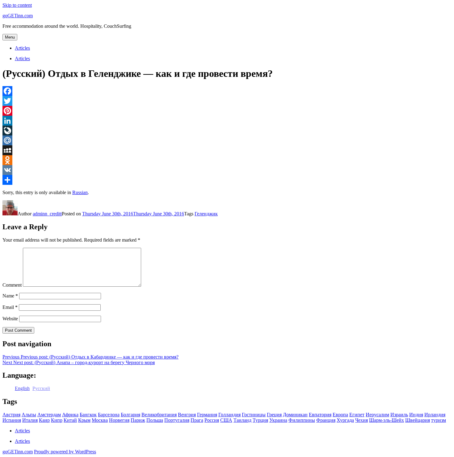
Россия (211, 420)
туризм (438, 420)
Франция (325, 420)
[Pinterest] (227, 111)
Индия (416, 414)
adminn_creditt (47, 213)
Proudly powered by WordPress (65, 451)
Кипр (56, 420)
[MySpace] (227, 150)
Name (10, 295)
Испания (11, 420)
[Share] (227, 180)
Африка (70, 414)
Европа (340, 414)
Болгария (130, 414)
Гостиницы (254, 414)
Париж (138, 420)
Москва (100, 420)
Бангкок (88, 414)
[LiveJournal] (227, 130)
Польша (154, 420)
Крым (84, 420)
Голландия (229, 414)
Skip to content (17, 5)
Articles (22, 48)
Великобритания (159, 414)
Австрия (11, 414)
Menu (10, 37)
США (226, 420)
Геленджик (206, 213)
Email (10, 307)
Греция (274, 414)
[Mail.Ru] (227, 140)
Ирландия (434, 414)
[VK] (227, 170)
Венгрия (187, 414)
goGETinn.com (17, 15)
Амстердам (49, 414)
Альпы (29, 414)
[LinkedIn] (227, 121)
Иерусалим (377, 414)
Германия (207, 414)
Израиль (399, 414)
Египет (356, 414)
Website (10, 318)
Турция (260, 420)
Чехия (361, 420)
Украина (278, 420)
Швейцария (417, 420)
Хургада (345, 420)
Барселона (109, 414)
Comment (12, 285)
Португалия (176, 420)
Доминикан (295, 414)
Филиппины (301, 420)
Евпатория (320, 414)
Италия (30, 420)
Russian (80, 192)
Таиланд (242, 420)
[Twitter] (227, 101)
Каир (44, 420)
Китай (70, 420)
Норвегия (119, 420)
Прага (197, 420)
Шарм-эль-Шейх (386, 420)
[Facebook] (227, 91)
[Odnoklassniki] (227, 160)
